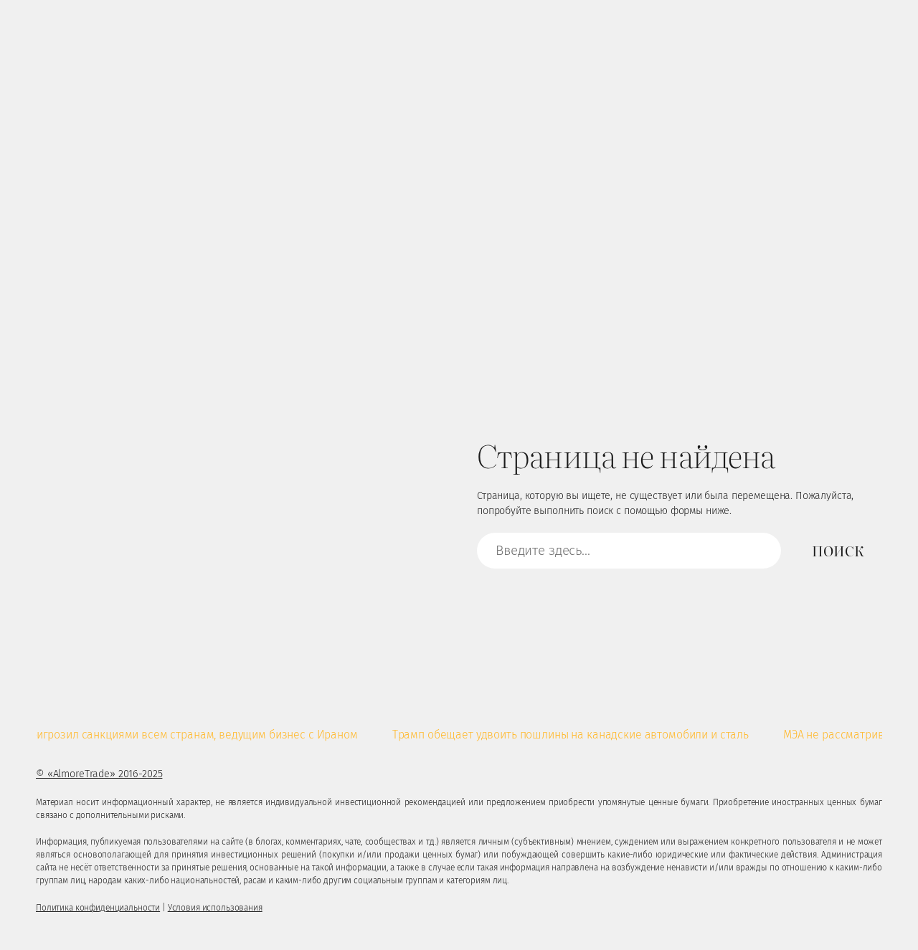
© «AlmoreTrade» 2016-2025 (99, 774)
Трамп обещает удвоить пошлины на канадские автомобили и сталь (557, 734)
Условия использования (215, 908)
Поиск (837, 551)
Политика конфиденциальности (98, 908)
